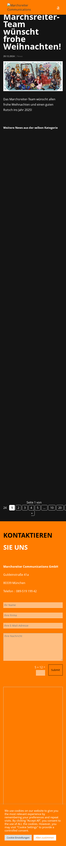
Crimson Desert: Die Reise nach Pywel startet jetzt (29, 181)
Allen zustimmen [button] (45, 837)
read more (15, 242)
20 (60, 508)
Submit (55, 670)
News (20, 56)
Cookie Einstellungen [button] (18, 837)
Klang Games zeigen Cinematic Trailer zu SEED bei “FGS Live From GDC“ (31, 302)
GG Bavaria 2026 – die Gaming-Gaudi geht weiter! (33, 424)
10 (52, 508)
